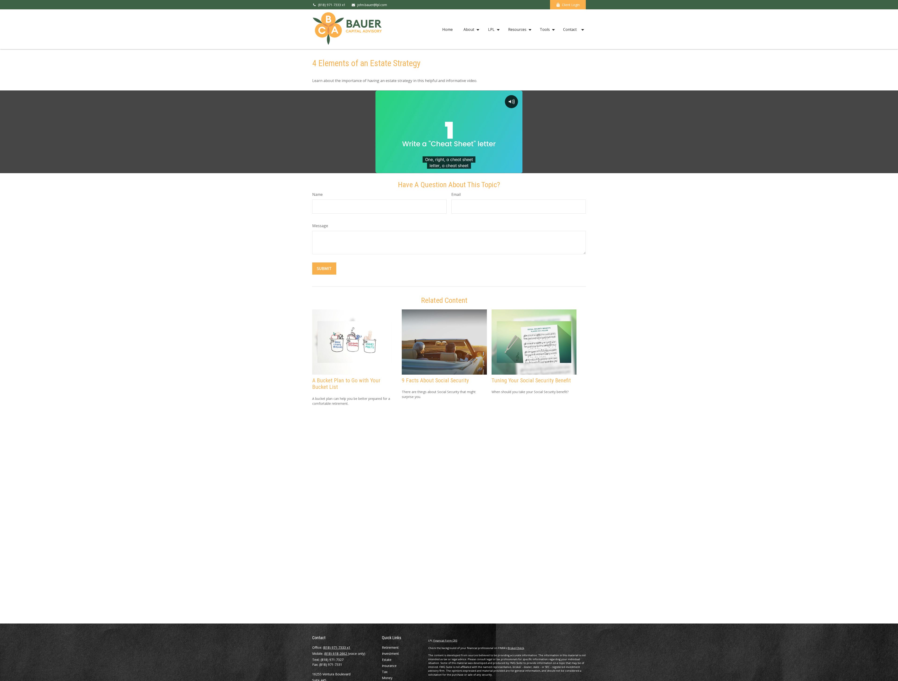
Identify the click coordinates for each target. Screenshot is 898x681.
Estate (386, 659)
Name (317, 194)
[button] (447, 29)
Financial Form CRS (445, 640)
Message (320, 225)
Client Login (571, 5)
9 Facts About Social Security (435, 380)
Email (456, 194)
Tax (384, 672)
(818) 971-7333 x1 (331, 5)
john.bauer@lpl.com (372, 5)
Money (387, 678)
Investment (390, 653)
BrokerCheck (516, 648)
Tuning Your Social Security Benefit (531, 380)
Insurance (389, 665)
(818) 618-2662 (336, 653)
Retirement (390, 647)
